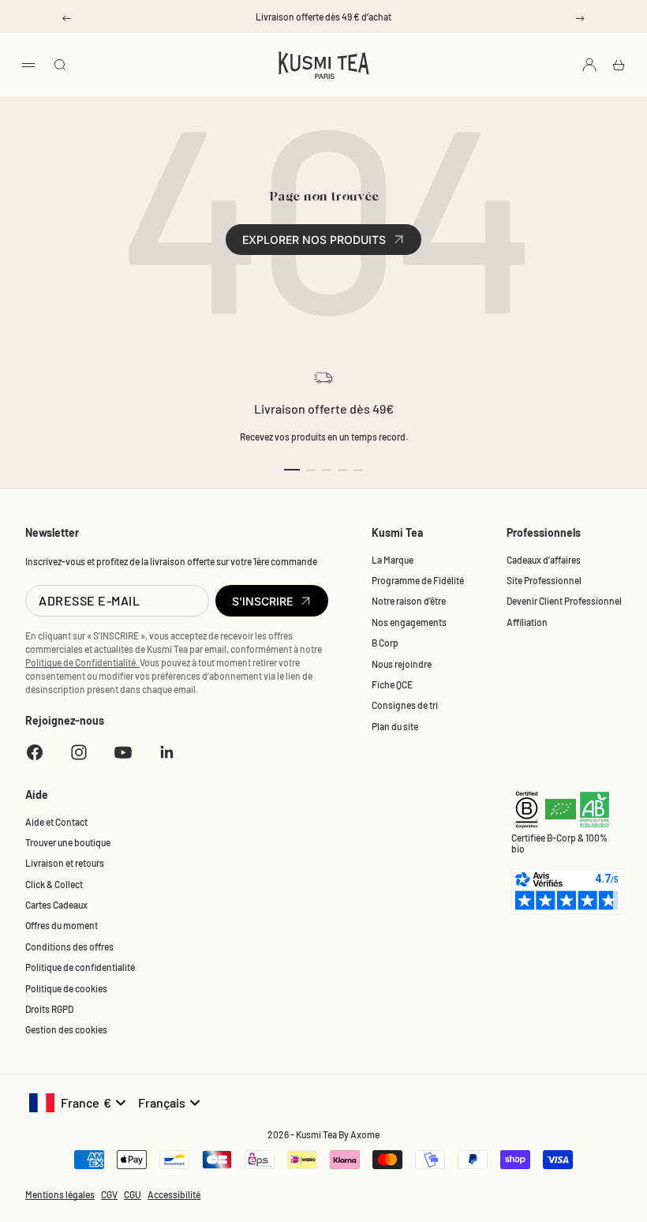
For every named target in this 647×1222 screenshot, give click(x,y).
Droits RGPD (49, 1008)
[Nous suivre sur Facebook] (34, 752)
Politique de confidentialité (80, 967)
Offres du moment (61, 925)
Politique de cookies (66, 988)
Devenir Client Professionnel (564, 600)
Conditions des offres (69, 946)
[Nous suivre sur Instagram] (78, 752)
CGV (109, 1194)
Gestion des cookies (66, 1029)
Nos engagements (409, 622)
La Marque (392, 559)
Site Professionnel (544, 580)
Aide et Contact (56, 821)
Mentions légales (60, 1194)
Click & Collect (54, 884)
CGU (132, 1194)
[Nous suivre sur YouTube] (123, 752)
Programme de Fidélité (418, 580)
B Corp (385, 642)
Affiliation (527, 622)
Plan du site (395, 726)
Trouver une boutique (67, 842)
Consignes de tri (405, 704)
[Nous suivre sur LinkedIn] (167, 752)
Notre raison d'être (409, 600)
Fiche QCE (392, 684)
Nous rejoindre (402, 663)
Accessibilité (174, 1194)
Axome (365, 1134)
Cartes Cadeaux (56, 904)
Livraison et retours (64, 862)
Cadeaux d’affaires (544, 559)
